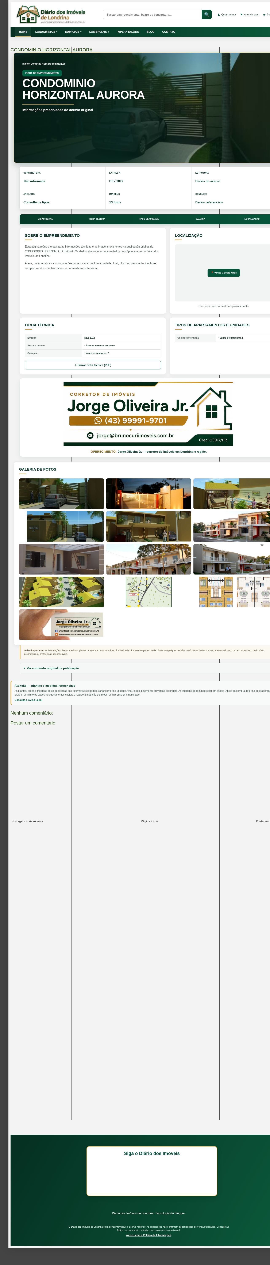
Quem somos (226, 14)
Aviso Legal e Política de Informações (148, 1235)
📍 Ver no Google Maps (224, 272)
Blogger (180, 1213)
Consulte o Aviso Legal (28, 700)
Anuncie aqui (249, 14)
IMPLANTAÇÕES (128, 31)
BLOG (151, 31)
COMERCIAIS (99, 31)
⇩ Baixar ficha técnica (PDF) (92, 365)
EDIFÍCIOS (73, 31)
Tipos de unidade (149, 219)
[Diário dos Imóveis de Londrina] (56, 14)
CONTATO (168, 31)
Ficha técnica (97, 219)
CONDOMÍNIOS (46, 31)
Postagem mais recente (27, 821)
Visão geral (45, 219)
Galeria (200, 219)
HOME (23, 31)
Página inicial (149, 821)
